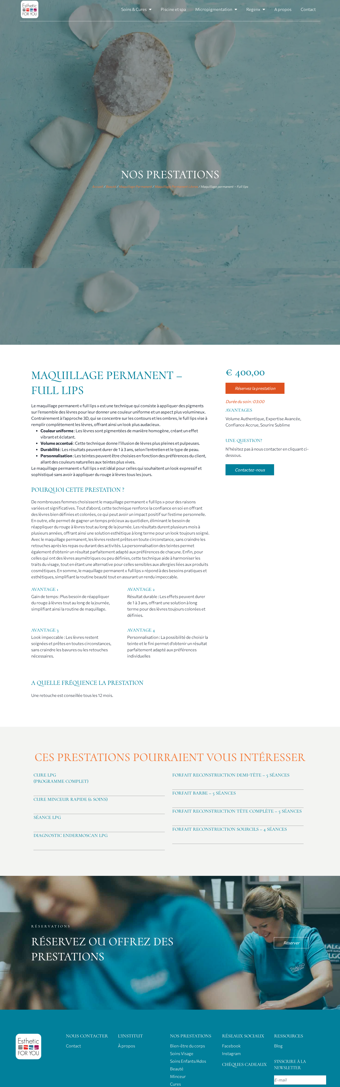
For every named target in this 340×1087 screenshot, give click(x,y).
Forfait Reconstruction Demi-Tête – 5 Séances (230, 775)
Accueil (97, 186)
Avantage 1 (44, 589)
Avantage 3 (45, 630)
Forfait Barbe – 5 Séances (204, 793)
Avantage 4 (141, 630)
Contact (308, 9)
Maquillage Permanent (135, 186)
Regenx (253, 9)
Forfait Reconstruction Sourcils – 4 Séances (229, 829)
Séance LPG (47, 817)
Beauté (111, 186)
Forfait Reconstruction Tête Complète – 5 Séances (237, 811)
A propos (282, 9)
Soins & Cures (134, 9)
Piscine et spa (173, 9)
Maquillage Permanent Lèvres (176, 186)
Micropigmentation (213, 9)
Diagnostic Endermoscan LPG (71, 835)
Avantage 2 (141, 589)
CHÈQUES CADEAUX (244, 1064)
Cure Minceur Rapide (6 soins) (71, 799)
